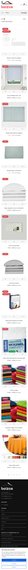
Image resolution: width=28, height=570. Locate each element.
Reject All (14, 567)
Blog (2, 529)
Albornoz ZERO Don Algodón (14, 58)
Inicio (2, 12)
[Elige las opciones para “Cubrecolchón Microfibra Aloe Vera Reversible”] (5, 354)
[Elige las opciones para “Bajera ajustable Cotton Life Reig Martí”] (5, 204)
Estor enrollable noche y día (14, 95)
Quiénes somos (5, 518)
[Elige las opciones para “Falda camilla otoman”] (5, 461)
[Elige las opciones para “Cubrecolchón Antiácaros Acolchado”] (5, 316)
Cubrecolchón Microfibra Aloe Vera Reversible (14, 358)
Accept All (14, 560)
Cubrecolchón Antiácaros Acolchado (14, 320)
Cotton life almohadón (14, 245)
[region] (14, 559)
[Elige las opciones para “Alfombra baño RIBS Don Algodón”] (5, 129)
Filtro (24, 19)
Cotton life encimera (14, 283)
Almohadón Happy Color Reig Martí (14, 427)
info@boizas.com (7, 496)
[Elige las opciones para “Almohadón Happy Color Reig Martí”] (5, 423)
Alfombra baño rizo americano (14, 170)
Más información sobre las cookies (9, 546)
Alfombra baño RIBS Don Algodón (14, 133)
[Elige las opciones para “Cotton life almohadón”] (5, 241)
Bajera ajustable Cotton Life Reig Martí (14, 208)
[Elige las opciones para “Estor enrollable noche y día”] (5, 91)
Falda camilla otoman (14, 465)
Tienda (3, 514)
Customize (14, 563)
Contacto (3, 521)
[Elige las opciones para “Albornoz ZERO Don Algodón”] (5, 54)
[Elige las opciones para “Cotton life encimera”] (5, 279)
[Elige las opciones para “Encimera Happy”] (5, 386)
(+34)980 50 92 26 (7, 498)
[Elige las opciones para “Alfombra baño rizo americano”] (5, 166)
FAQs (2, 525)
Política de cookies (6, 542)
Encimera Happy (14, 390)
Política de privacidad (6, 534)
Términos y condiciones (7, 538)
